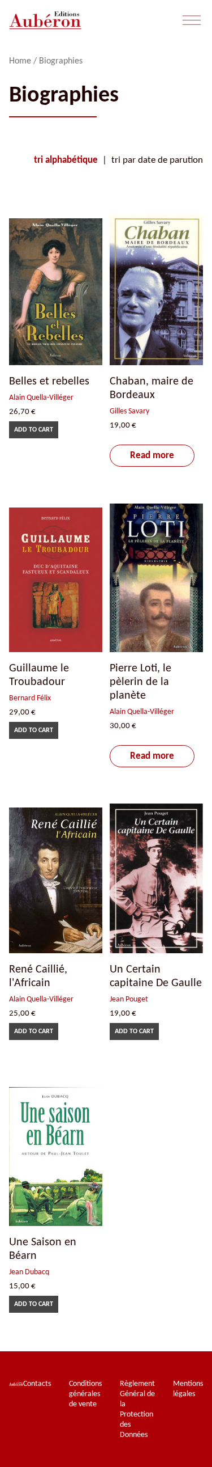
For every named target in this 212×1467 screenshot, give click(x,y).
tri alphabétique (66, 160)
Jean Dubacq (29, 1272)
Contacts (37, 1384)
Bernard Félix (30, 698)
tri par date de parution (157, 160)
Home (20, 61)
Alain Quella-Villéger (41, 398)
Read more (152, 455)
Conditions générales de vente (85, 1394)
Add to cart (33, 429)
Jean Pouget (129, 999)
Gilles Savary (129, 411)
